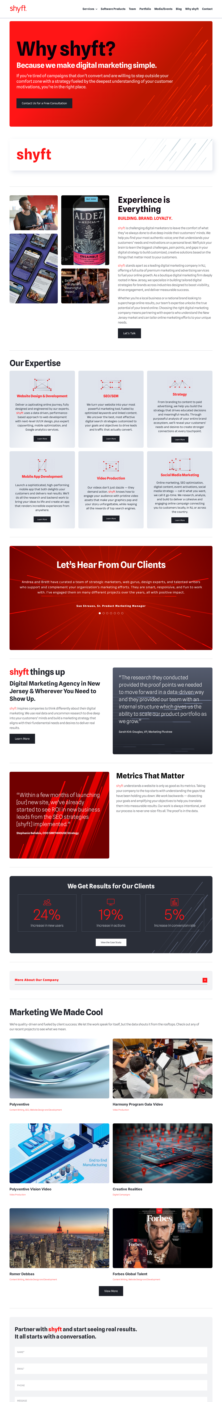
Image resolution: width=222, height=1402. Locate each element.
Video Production (121, 1109)
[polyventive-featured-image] (59, 1125)
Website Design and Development (46, 1109)
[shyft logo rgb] (18, 6)
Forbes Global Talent (130, 1274)
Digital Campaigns (121, 1194)
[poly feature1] (59, 1040)
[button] (111, 980)
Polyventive (19, 1104)
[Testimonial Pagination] (100, 618)
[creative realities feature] (162, 1125)
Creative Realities (127, 1189)
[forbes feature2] (162, 1210)
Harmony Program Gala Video (138, 1104)
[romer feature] (59, 1210)
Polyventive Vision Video (30, 1189)
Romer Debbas (22, 1274)
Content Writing (17, 1109)
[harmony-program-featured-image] (162, 1040)
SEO (27, 1109)
